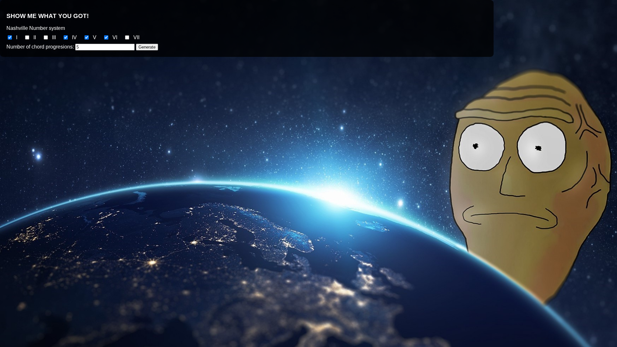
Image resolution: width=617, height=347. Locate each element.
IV (74, 37)
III (54, 37)
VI (114, 37)
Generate (147, 47)
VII (136, 37)
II (34, 37)
